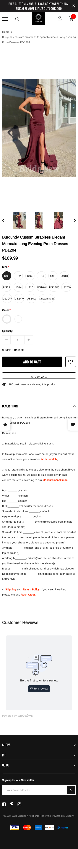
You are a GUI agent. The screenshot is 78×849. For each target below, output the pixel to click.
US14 (18, 287)
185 (11, 384)
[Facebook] (4, 804)
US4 (29, 276)
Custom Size (47, 298)
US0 (7, 276)
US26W (31, 298)
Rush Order (28, 594)
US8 (53, 276)
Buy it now (39, 376)
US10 (64, 276)
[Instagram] (19, 804)
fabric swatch (49, 459)
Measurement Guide (55, 480)
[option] (39, 128)
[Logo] (38, 18)
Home (6, 31)
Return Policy (31, 589)
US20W (66, 287)
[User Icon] (60, 19)
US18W (53, 287)
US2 (18, 276)
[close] (74, 6)
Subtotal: (7, 350)
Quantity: (7, 330)
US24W (19, 298)
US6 (41, 276)
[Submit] (71, 790)
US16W (41, 287)
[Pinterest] (11, 804)
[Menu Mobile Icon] (5, 19)
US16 (29, 287)
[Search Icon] (17, 19)
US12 (6, 287)
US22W (7, 298)
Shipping (10, 589)
